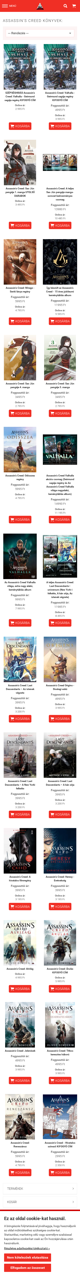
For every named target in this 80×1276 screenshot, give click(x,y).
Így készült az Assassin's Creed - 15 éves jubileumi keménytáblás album (60, 291)
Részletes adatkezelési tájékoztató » (27, 1248)
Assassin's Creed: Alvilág (20, 968)
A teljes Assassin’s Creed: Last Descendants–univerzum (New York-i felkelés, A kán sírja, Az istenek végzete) (60, 590)
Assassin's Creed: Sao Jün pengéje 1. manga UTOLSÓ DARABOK (20, 192)
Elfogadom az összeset (27, 1268)
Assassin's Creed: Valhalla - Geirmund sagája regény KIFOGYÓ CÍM (60, 96)
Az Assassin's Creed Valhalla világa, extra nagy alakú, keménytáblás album (20, 586)
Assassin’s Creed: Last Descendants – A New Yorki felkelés (20, 785)
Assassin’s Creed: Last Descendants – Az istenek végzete (20, 689)
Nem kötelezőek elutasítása (27, 1257)
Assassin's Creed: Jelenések (20, 1050)
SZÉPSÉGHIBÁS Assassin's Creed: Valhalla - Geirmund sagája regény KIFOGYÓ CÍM (20, 96)
